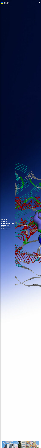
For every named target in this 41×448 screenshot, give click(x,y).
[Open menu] (39, 3)
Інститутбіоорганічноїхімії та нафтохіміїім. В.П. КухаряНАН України (7, 3)
